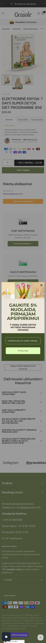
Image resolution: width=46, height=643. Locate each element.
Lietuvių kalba (12, 641)
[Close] (41, 285)
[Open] (6, 636)
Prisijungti (23, 350)
